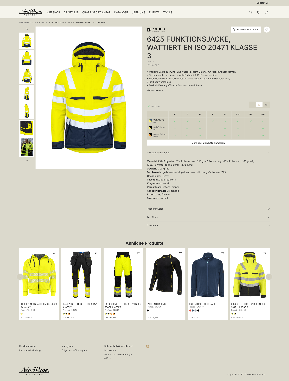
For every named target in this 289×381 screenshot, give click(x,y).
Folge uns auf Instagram (74, 350)
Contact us (262, 2)
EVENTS (154, 12)
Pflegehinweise (155, 208)
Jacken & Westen (40, 22)
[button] (89, 98)
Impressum (110, 350)
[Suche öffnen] (250, 12)
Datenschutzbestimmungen (118, 354)
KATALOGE (121, 12)
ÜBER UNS (138, 12)
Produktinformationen (158, 152)
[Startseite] (30, 12)
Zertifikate (152, 217)
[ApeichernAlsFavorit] (259, 12)
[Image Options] (135, 31)
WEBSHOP (53, 12)
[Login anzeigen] (267, 12)
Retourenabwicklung (30, 350)
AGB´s (107, 358)
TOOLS (167, 12)
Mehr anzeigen (154, 90)
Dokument (152, 225)
